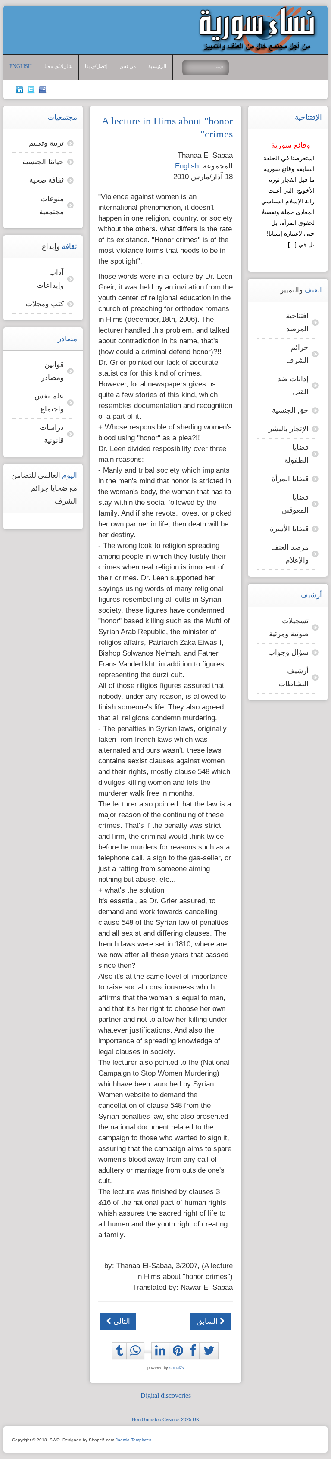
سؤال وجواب (288, 652)
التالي (120, 1321)
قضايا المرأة (290, 479)
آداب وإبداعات (50, 278)
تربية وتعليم (46, 143)
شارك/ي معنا (58, 66)
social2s (176, 1368)
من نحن (127, 66)
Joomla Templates (133, 1439)
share (137, 1360)
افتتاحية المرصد (297, 322)
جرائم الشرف (297, 353)
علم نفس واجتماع (49, 402)
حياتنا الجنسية (43, 162)
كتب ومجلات (44, 304)
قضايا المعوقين (295, 503)
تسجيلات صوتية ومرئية (289, 627)
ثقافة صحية (46, 180)
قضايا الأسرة (289, 529)
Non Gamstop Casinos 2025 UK (165, 1419)
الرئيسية (157, 66)
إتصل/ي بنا (96, 66)
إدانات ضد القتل (293, 385)
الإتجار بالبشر (289, 429)
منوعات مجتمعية (51, 205)
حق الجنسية (290, 410)
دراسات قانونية (52, 434)
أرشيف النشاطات (293, 677)
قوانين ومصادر (52, 371)
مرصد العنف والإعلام (290, 553)
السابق (208, 1321)
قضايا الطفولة (296, 453)
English (20, 66)
